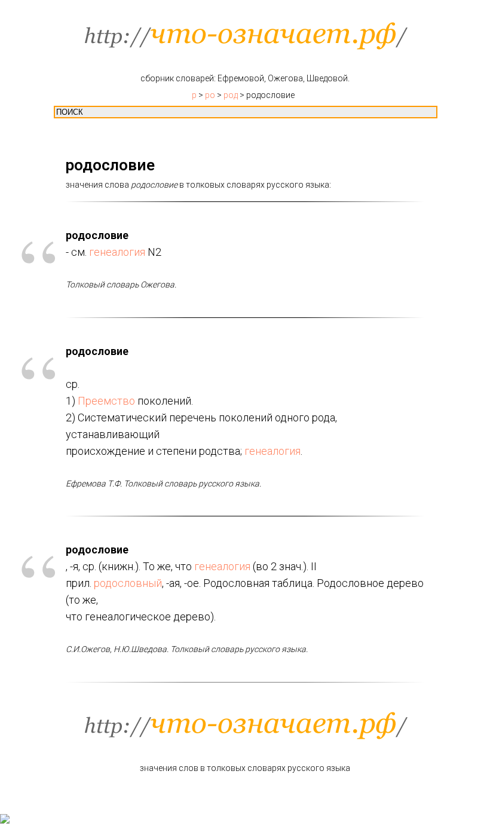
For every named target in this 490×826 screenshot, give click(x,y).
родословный (128, 583)
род (230, 95)
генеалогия (117, 252)
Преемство (106, 400)
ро (210, 95)
